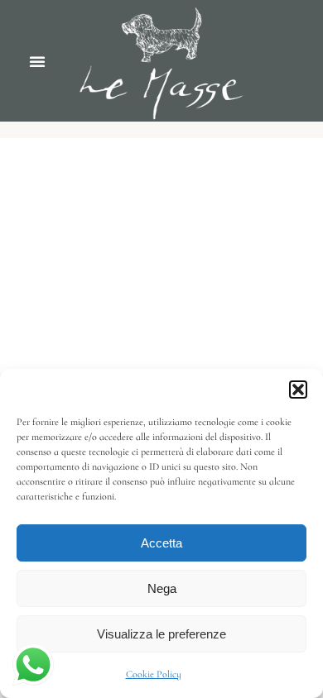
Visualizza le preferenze (161, 634)
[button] (298, 389)
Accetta (161, 543)
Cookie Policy (153, 674)
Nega (161, 588)
